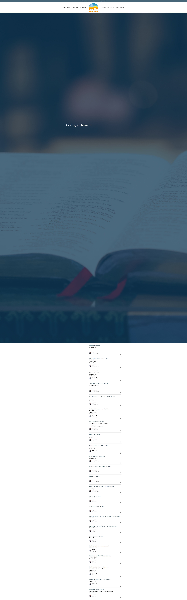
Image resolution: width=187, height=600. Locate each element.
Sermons (84, 7)
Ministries (78, 7)
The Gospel (103, 7)
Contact (112, 7)
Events (73, 7)
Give (108, 7)
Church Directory (120, 7)
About (68, 7)
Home (64, 7)
